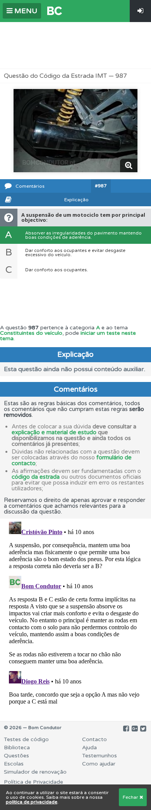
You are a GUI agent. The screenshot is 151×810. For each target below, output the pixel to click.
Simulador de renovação (35, 772)
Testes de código (26, 739)
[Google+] (134, 728)
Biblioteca (17, 747)
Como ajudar (98, 763)
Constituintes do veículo (31, 333)
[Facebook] (126, 728)
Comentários (30, 186)
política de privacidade (31, 802)
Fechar (131, 797)
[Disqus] (75, 615)
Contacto (94, 739)
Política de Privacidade (33, 782)
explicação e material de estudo (54, 432)
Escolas (14, 763)
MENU (24, 11)
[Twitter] (143, 728)
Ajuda (89, 747)
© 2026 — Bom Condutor (33, 727)
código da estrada (36, 476)
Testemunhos (99, 755)
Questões (16, 755)
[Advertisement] (75, 45)
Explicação (76, 199)
